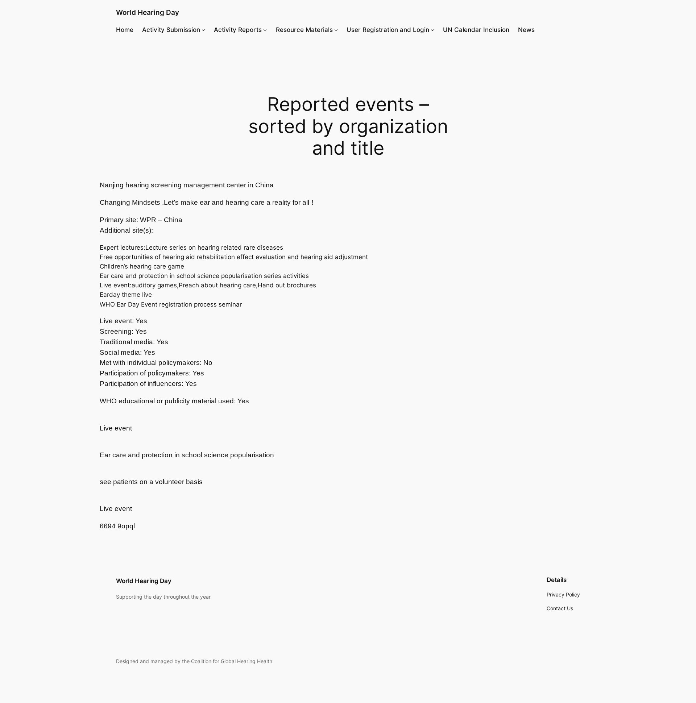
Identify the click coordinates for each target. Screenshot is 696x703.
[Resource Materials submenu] (336, 30)
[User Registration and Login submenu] (432, 30)
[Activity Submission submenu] (203, 30)
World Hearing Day (147, 12)
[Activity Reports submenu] (265, 30)
